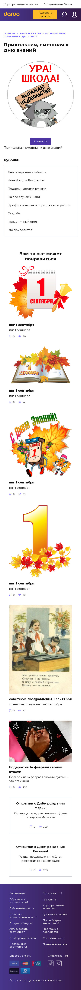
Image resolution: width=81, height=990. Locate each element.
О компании (17, 893)
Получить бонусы (20, 923)
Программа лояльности (50, 930)
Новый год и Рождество (26, 180)
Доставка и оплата (55, 914)
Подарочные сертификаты (18, 945)
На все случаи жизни (24, 197)
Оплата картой (52, 893)
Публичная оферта (21, 908)
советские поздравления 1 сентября (40, 699)
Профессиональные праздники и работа (39, 205)
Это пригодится (20, 230)
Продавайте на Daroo (58, 4)
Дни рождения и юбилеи (27, 172)
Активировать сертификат (18, 930)
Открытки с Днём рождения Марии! (40, 806)
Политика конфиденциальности (23, 915)
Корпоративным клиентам (21, 4)
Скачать (40, 141)
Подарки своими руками (27, 188)
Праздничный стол (22, 221)
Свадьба (14, 213)
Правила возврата (55, 944)
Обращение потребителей (18, 901)
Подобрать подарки (44, 14)
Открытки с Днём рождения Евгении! (40, 849)
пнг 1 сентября (21, 324)
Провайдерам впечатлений (52, 922)
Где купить (49, 899)
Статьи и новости (54, 937)
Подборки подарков (22, 937)
